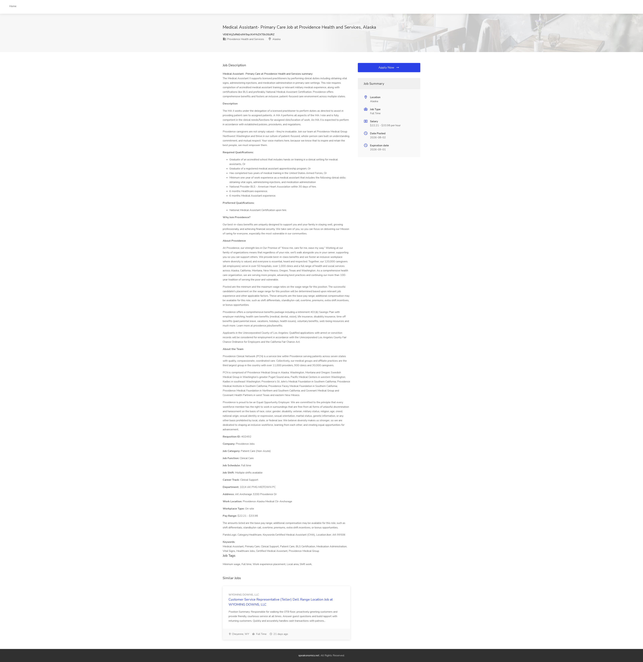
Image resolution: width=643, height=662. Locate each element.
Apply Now (386, 67)
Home (12, 6)
